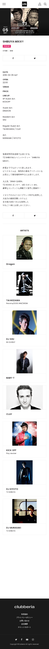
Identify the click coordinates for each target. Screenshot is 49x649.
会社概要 (24, 624)
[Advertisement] (24, 571)
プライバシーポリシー (24, 617)
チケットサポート (24, 627)
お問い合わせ (24, 621)
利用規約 (24, 614)
